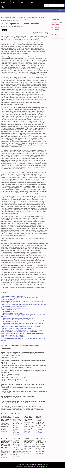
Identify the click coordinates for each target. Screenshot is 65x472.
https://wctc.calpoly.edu (9, 310)
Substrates (36, 19)
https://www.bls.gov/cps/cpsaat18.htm (13, 337)
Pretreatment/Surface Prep (10, 19)
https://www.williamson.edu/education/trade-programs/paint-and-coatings (24, 305)
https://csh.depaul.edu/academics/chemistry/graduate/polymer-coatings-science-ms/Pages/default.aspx (23, 320)
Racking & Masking (21, 19)
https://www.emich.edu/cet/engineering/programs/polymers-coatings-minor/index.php (22, 324)
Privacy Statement (38, 464)
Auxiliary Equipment (21, 17)
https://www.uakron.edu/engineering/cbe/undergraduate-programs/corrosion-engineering (24, 315)
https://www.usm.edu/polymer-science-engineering (17, 318)
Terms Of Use (45, 464)
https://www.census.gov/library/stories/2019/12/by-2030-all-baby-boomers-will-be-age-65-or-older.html (23, 298)
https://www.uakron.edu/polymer (11, 313)
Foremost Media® (31, 466)
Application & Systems (11, 17)
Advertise (5, 1)
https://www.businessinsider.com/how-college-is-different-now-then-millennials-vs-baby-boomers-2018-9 (22, 334)
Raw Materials (29, 19)
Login (37, 466)
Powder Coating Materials (13, 20)
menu (61, 11)
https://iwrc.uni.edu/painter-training (18, 308)
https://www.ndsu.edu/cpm (10, 311)
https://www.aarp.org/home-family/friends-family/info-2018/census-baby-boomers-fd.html (23, 302)
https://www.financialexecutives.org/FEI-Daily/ (16, 327)
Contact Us (22, 1)
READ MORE (4, 431)
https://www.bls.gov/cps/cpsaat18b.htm (13, 296)
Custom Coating (37, 17)
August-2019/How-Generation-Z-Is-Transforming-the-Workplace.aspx (21, 327)
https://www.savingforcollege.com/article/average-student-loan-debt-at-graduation (23, 339)
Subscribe (13, 1)
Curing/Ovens (30, 17)
